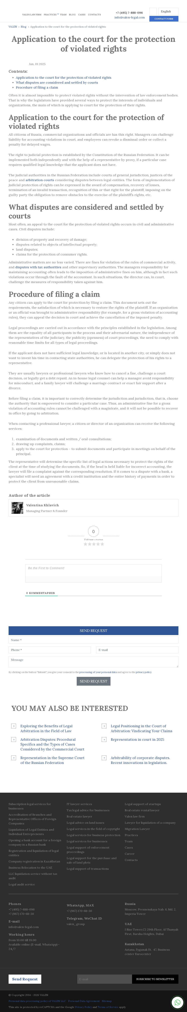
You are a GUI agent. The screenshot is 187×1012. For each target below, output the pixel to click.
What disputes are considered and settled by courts (57, 82)
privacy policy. (144, 672)
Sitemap (107, 1001)
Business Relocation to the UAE (30, 867)
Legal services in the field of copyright (93, 829)
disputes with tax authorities (38, 267)
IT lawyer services (79, 804)
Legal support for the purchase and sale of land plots (92, 860)
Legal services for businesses (87, 841)
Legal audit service (22, 884)
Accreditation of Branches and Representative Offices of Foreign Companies (32, 819)
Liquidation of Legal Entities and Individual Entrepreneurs (31, 832)
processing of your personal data (98, 672)
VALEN (13, 26)
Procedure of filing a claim (37, 87)
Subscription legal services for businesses (30, 806)
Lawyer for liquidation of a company (150, 822)
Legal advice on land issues (85, 822)
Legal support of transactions (88, 868)
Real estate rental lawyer (142, 810)
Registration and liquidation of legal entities (34, 853)
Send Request (93, 681)
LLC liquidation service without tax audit (33, 876)
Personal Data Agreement (84, 1001)
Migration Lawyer (137, 829)
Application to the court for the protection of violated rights (63, 77)
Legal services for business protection (93, 835)
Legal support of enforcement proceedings (88, 850)
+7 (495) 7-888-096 (129, 12)
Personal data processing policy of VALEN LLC (37, 1001)
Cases (81, 14)
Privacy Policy (83, 1007)
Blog (72, 14)
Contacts (94, 14)
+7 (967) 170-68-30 (21, 914)
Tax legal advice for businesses (88, 810)
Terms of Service (108, 1007)
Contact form (163, 18)
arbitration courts (40, 180)
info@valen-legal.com (130, 17)
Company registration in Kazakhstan (34, 861)
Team (63, 14)
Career (130, 853)
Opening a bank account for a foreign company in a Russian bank (35, 842)
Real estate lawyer (79, 816)
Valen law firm (31, 14)
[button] (153, 11)
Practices (50, 14)
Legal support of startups (143, 804)
